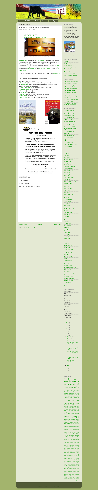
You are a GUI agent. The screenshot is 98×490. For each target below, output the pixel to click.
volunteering (71, 480)
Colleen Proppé (24, 84)
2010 (67, 335)
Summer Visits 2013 (69, 115)
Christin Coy (67, 174)
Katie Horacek (67, 225)
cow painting (76, 420)
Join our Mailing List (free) (70, 73)
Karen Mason (67, 219)
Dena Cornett (23, 95)
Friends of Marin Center (69, 409)
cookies (69, 472)
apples (65, 468)
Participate (44, 21)
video (68, 480)
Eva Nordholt (67, 205)
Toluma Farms (67, 419)
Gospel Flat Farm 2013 (69, 113)
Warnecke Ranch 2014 (69, 110)
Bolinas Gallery (75, 402)
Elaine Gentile (67, 201)
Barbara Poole (67, 161)
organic (74, 477)
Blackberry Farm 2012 (69, 121)
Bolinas (65, 386)
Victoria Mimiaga (68, 284)
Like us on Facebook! (69, 55)
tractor (65, 480)
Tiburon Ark (76, 465)
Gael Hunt (66, 207)
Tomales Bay (66, 467)
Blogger (57, 486)
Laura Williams (67, 238)
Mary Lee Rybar (68, 256)
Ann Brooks (67, 155)
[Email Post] (29, 177)
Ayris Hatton (67, 157)
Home (21, 21)
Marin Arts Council (68, 390)
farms (73, 474)
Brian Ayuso (67, 163)
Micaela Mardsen (31, 68)
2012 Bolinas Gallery (69, 85)
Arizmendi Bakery (67, 426)
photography (76, 422)
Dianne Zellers (76, 433)
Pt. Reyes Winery (40, 60)
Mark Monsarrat (68, 251)
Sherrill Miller (67, 274)
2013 (67, 329)
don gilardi (77, 472)
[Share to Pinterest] (25, 177)
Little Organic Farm (68, 140)
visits (65, 423)
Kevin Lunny (73, 410)
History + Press (67, 63)
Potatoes (65, 459)
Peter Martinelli (76, 458)
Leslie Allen (66, 240)
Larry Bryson (35, 67)
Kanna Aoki (23, 83)
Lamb (65, 445)
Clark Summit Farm (68, 142)
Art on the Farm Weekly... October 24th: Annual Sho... (73, 357)
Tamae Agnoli (67, 282)
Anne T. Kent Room (75, 425)
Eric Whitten (67, 203)
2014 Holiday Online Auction (71, 81)
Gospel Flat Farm (68, 133)
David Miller (67, 185)
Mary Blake (66, 254)
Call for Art (70, 429)
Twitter (70, 467)
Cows (65, 387)
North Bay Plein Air (75, 416)
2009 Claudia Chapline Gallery (71, 99)
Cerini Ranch (72, 403)
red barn (77, 478)
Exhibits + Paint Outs (69, 71)
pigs (74, 478)
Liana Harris (74, 445)
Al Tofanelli (66, 152)
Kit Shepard (67, 229)
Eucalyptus (77, 435)
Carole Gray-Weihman (69, 166)
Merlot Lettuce (66, 454)
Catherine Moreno (68, 170)
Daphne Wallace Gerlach (70, 181)
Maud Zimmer (76, 452)
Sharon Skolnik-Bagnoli (26, 87)
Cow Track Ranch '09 (69, 131)
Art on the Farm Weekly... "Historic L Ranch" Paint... (73, 348)
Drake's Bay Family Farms (70, 144)
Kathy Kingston (23, 92)
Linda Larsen (67, 241)
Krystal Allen (67, 232)
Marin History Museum (74, 451)
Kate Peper (22, 94)
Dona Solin (66, 435)
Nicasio (69, 387)
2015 (67, 325)
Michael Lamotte (73, 454)
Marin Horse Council (68, 452)
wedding (75, 480)
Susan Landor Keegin (69, 278)
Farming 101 (71, 436)
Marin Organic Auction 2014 (70, 112)
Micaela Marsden (68, 260)
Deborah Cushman (68, 188)
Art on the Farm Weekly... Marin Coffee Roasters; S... (73, 344)
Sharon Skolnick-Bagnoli (70, 273)
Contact (66, 61)
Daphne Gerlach (73, 432)
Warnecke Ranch (75, 467)
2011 (67, 333)
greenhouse (66, 422)
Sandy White (67, 271)
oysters (68, 478)
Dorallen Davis (67, 197)
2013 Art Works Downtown (70, 83)
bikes (69, 471)
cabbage (74, 471)
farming (70, 474)
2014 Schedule (29, 21)
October (69, 338)
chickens (65, 472)
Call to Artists (66, 403)
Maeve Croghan (68, 245)
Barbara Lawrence (68, 159)
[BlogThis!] (21, 177)
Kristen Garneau (68, 230)
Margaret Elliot (73, 448)
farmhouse (66, 474)
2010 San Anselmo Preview (70, 88)
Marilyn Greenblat (68, 249)
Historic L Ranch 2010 (69, 126)
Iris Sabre (66, 210)
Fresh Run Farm (68, 146)
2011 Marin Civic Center (70, 86)
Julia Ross (66, 216)
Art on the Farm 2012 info (70, 124)
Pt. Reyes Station (71, 459)
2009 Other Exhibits (69, 101)
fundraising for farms (74, 393)
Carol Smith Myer (24, 89)
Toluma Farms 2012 (69, 119)
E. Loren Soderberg (69, 199)
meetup (75, 475)
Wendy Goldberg (68, 285)
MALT (78, 446)
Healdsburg (76, 409)
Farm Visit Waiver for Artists (70, 75)
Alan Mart (66, 153)
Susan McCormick (68, 280)
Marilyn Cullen (67, 247)
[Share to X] (23, 177)
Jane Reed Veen (68, 212)
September (70, 340)
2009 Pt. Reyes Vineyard (70, 92)
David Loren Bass (68, 183)
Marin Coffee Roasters (44, 68)
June (68, 365)
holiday (71, 422)
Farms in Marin (75, 407)
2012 (67, 331)
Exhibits (37, 21)
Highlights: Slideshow (69, 65)
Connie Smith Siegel (69, 177)
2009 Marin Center (68, 97)
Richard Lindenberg (69, 265)
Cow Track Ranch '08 (69, 135)
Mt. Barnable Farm (68, 137)
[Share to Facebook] (24, 177)
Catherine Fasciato (68, 168)
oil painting (70, 477)
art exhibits (69, 468)
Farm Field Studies (68, 407)
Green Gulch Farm (71, 439)
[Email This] (20, 177)
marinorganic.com (67, 402)
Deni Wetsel (67, 192)
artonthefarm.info (71, 399)
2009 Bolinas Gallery (69, 94)
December (69, 336)
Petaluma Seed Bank (68, 458)
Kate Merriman (23, 97)
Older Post (57, 224)
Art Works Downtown (68, 389)
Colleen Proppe (75, 404)
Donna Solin (23, 91)
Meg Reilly (66, 258)
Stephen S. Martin (68, 276)
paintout (71, 478)
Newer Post (23, 224)
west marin (69, 423)
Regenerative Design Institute (71, 139)
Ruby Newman (67, 269)
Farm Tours (66, 436)
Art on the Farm (71, 378)
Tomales (75, 397)
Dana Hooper (67, 179)
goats (78, 400)
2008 (67, 370)
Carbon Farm (67, 394)
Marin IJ (70, 413)
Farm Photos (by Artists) (70, 67)
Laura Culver (67, 236)
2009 (67, 368)
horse (69, 475)
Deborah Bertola (68, 186)
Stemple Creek (71, 465)
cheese (77, 471)
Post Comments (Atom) (31, 227)
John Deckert (67, 214)
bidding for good (68, 420)
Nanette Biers (67, 262)
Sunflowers (74, 391)
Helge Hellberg (67, 410)
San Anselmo (74, 462)
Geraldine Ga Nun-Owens (70, 208)
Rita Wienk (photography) (70, 267)
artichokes (74, 468)
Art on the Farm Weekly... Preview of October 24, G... (73, 353)
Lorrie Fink (66, 243)
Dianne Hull (71, 433)
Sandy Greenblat (71, 464)
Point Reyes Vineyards (73, 386)
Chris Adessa (67, 172)
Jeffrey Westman (70, 441)
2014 (67, 327)
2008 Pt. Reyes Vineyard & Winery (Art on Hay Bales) (70, 104)
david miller (73, 472)
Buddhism (66, 429)
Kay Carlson (67, 227)
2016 (67, 322)
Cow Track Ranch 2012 (69, 117)
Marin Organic (53, 21)
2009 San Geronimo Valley (70, 96)
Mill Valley (69, 455)
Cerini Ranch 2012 (68, 123)
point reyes (73, 387)
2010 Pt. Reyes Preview (69, 90)
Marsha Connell (68, 252)
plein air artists (72, 381)
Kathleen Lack (67, 223)
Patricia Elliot (67, 263)
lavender (72, 475)
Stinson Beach (75, 417)
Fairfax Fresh (76, 406)
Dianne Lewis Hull (68, 194)
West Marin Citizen (75, 419)
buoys (71, 471)
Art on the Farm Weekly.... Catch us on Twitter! (72, 362)
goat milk (77, 474)
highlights (65, 475)
